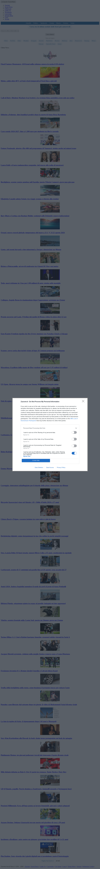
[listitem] (50, 428)
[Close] (84, 402)
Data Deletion (39, 467)
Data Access (50, 467)
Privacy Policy (61, 467)
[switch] (74, 432)
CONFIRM (36, 460)
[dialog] (50, 434)
